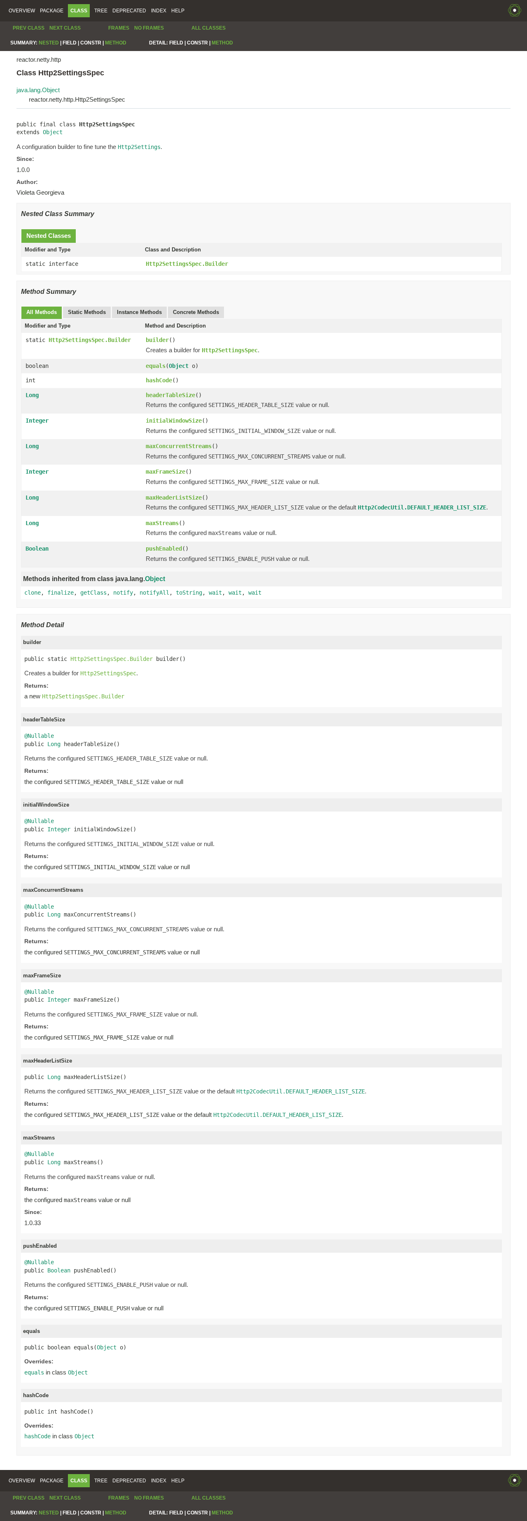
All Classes (208, 28)
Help (177, 11)
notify (123, 592)
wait (215, 592)
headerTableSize (170, 395)
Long (32, 395)
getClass (93, 592)
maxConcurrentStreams (179, 446)
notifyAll (154, 592)
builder (157, 340)
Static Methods (87, 312)
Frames (118, 28)
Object (53, 132)
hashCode (159, 380)
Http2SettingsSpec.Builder (187, 263)
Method (115, 43)
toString (189, 592)
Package (51, 11)
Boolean (37, 548)
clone (32, 592)
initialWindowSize (174, 420)
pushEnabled (164, 548)
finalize (60, 592)
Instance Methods (139, 312)
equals (156, 366)
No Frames (149, 28)
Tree (100, 11)
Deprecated (129, 11)
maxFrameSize (165, 471)
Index (158, 11)
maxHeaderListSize (174, 497)
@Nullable (39, 736)
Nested (49, 43)
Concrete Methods (196, 312)
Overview (22, 11)
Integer (37, 420)
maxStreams (162, 523)
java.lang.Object (38, 89)
